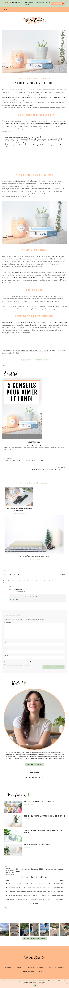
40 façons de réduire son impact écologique (27, 461)
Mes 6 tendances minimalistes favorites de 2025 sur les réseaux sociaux (28, 892)
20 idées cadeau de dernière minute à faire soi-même (39, 802)
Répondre (63, 574)
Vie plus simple (31, 78)
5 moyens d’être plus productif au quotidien (34, 556)
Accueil (8, 967)
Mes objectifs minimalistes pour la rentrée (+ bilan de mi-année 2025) (27, 895)
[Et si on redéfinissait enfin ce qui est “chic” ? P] (24, 929)
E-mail (6, 649)
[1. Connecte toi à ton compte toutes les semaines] (54, 929)
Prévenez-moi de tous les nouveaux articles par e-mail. (18, 665)
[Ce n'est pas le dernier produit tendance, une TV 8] (14, 929)
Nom (6, 642)
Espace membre (28, 972)
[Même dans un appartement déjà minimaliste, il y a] (64, 929)
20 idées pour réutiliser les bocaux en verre (37, 844)
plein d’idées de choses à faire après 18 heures (32, 350)
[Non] (67, 983)
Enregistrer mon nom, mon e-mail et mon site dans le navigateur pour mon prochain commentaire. (29, 662)
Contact (19, 967)
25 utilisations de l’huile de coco (47, 470)
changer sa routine (39, 447)
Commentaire (8, 622)
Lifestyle (22, 78)
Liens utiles (42, 972)
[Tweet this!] (41, 445)
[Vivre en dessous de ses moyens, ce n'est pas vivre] (44, 929)
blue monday (31, 447)
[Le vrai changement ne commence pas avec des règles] (4, 929)
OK (35, 985)
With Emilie (18, 589)
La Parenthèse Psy (14, 575)
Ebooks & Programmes (36, 967)
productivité (10, 449)
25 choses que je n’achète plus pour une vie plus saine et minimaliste (44, 816)
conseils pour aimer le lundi (50, 447)
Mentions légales (56, 967)
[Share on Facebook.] (32, 445)
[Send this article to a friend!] (28, 445)
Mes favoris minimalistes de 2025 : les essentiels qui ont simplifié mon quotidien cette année (35, 888)
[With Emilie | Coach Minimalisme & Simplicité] (34, 20)
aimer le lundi (11, 447)
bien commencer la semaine (21, 447)
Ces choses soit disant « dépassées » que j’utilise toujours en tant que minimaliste (31, 899)
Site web (6, 655)
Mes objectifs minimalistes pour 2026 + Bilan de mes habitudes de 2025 (28, 884)
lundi (59, 447)
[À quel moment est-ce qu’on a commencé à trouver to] (34, 929)
